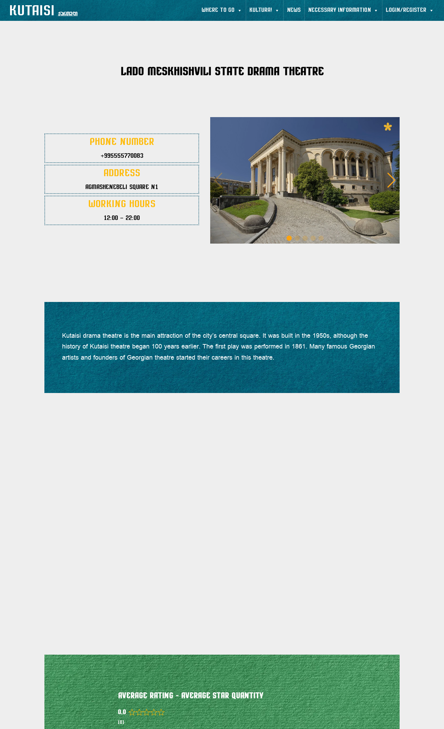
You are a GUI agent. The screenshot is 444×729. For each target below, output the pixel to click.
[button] (391, 180)
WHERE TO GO (218, 10)
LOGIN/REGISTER (406, 10)
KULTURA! (260, 10)
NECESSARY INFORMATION (339, 10)
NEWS (294, 10)
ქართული (68, 14)
